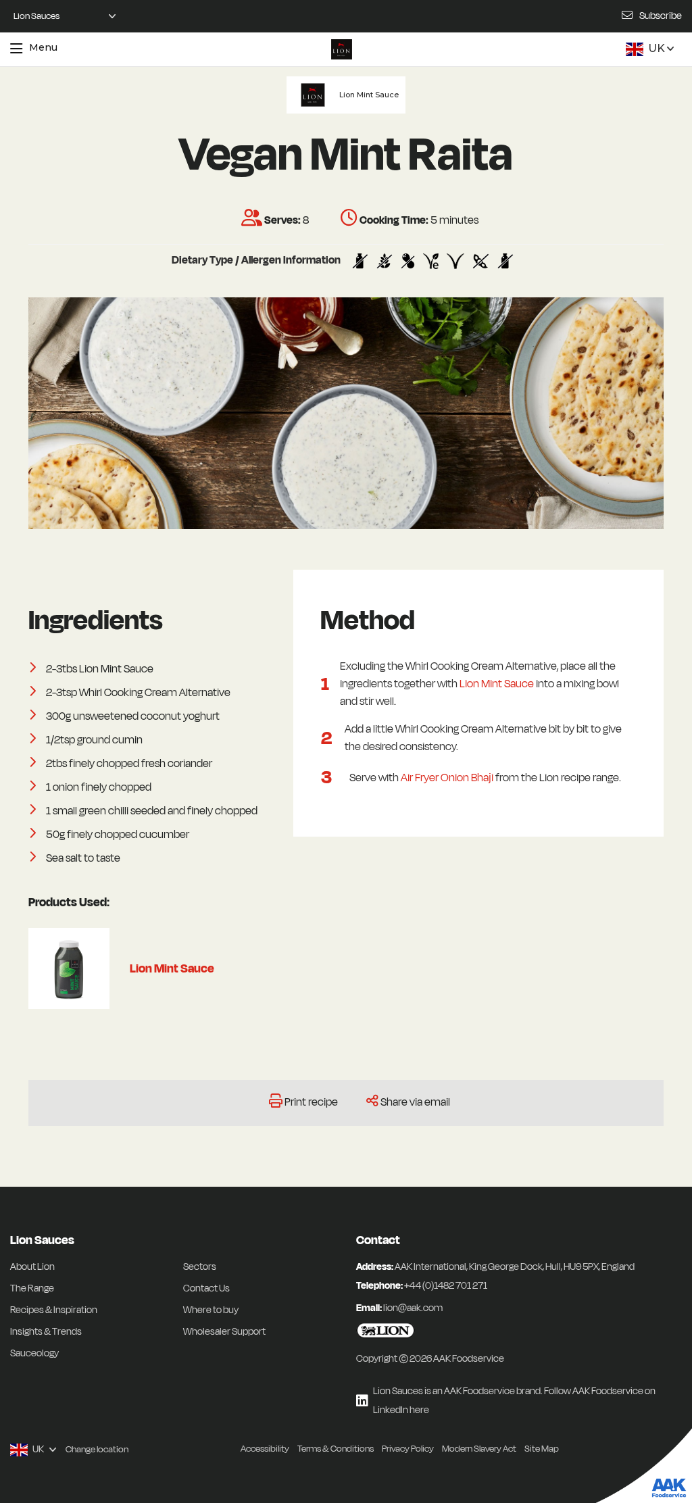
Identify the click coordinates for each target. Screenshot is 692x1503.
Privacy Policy (408, 1448)
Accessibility (265, 1448)
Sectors (199, 1267)
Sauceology (34, 1353)
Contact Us (206, 1288)
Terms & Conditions (335, 1448)
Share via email (415, 1102)
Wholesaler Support (224, 1332)
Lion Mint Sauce (497, 684)
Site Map (541, 1448)
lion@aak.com (413, 1308)
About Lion (32, 1267)
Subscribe (660, 16)
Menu (43, 47)
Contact (378, 1240)
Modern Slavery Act (479, 1448)
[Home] (341, 49)
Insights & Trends (46, 1332)
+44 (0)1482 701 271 (445, 1286)
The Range (32, 1288)
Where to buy (211, 1310)
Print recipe (311, 1102)
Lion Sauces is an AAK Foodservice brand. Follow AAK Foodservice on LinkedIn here (514, 1400)
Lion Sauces (42, 1240)
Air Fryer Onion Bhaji (447, 778)
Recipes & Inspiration (53, 1310)
